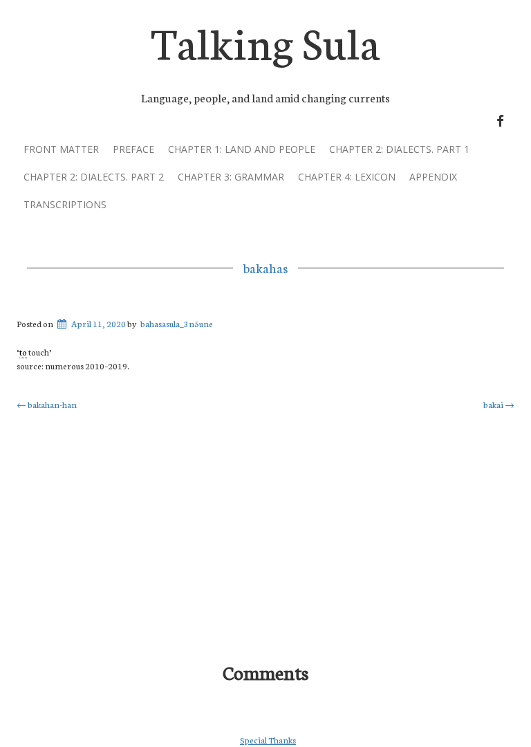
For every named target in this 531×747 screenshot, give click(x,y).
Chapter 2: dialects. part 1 (399, 149)
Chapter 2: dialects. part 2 (94, 176)
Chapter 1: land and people (241, 149)
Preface (133, 149)
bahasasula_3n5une (176, 323)
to (23, 352)
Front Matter (61, 149)
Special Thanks (268, 740)
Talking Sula (265, 40)
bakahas (265, 268)
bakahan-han (47, 404)
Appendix (433, 176)
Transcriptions (65, 204)
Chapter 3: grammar (231, 176)
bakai (498, 404)
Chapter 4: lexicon (346, 176)
